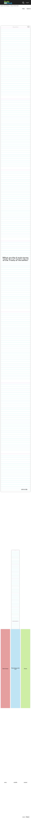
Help (23, 8)
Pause (27, 817)
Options (29, 8)
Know (25, 668)
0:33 (23, 817)
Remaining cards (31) (15, 668)
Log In (27, 2)
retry (5, 782)
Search (2, 5)
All (4, 5)
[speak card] (28, 27)
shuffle (15, 782)
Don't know (5, 668)
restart (25, 782)
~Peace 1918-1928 (14, 5)
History (7, 5)
